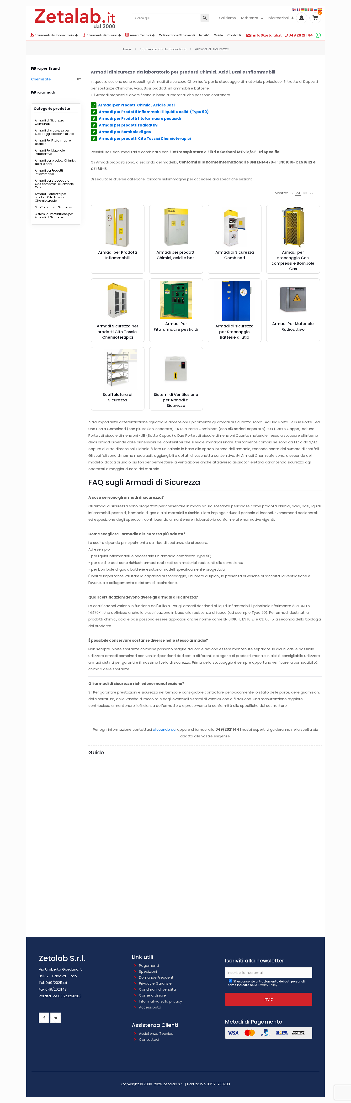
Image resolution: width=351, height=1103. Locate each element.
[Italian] (307, 9)
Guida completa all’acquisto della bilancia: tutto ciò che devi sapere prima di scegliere (231, 826)
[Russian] (316, 9)
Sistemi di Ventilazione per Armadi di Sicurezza (54, 215)
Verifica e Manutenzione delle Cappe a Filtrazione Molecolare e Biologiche (117, 919)
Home (126, 49)
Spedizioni (148, 971)
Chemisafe (41, 79)
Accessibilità (150, 1007)
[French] (299, 9)
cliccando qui (164, 729)
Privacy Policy (267, 985)
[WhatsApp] (318, 35)
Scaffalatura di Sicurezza (53, 207)
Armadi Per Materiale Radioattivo (50, 152)
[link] (292, 193)
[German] (303, 9)
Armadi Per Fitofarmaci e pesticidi (53, 142)
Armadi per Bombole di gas (125, 131)
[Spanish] (320, 9)
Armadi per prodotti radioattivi (128, 125)
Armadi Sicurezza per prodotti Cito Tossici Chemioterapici (50, 197)
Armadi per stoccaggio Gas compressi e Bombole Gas (54, 184)
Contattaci (149, 1039)
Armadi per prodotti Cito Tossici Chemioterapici (145, 138)
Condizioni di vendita (157, 989)
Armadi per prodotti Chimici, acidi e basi (55, 162)
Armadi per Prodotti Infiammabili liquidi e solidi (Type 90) (153, 111)
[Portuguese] (311, 9)
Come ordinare (152, 995)
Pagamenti (149, 965)
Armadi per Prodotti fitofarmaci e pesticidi (140, 118)
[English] (294, 9)
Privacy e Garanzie (155, 983)
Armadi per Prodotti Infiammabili (49, 172)
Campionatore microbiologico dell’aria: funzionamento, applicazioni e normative (170, 829)
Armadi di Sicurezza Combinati (49, 122)
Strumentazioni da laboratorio (163, 49)
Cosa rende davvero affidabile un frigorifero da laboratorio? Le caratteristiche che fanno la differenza (116, 829)
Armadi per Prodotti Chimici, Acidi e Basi (136, 105)
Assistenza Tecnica (156, 1033)
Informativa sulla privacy (160, 1001)
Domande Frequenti (156, 977)
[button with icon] (44, 1018)
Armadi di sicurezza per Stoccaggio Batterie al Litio (54, 132)
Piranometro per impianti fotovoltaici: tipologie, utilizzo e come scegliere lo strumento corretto (292, 829)
